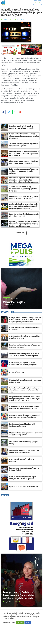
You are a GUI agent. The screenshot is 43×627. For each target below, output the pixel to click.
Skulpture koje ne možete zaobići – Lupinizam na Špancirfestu (25, 381)
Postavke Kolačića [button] (9, 622)
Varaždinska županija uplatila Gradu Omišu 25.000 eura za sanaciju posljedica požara (24, 355)
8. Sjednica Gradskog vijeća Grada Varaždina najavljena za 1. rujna (24, 337)
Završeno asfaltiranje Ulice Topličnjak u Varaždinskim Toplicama (23, 145)
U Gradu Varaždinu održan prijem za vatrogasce (21, 460)
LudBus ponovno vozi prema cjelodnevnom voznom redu (24, 328)
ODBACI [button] (28, 622)
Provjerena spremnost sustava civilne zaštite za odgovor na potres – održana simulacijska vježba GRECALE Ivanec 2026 (24, 399)
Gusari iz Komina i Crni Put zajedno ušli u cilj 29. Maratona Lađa (24, 215)
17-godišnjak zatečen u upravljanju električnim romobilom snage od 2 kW (25, 434)
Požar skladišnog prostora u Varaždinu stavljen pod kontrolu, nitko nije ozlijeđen (23, 171)
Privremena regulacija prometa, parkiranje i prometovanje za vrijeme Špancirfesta (24, 416)
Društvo (6, 298)
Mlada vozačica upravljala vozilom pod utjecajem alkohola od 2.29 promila (22, 478)
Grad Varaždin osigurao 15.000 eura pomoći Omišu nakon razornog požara (24, 451)
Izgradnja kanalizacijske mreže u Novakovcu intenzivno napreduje (21, 127)
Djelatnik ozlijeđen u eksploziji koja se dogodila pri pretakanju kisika (23, 162)
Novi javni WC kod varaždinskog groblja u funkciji (23, 443)
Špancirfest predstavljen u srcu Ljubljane (23, 487)
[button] (3, 112)
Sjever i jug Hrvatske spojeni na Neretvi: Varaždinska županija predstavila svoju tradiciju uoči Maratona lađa (24, 224)
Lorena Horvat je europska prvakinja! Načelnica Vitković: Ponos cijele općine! (22, 364)
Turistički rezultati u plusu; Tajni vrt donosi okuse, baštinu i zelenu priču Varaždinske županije (24, 390)
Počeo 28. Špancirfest (16, 372)
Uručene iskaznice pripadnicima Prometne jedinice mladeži (24, 469)
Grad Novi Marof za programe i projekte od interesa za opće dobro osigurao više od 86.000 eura (24, 153)
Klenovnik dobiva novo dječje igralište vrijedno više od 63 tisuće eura (23, 197)
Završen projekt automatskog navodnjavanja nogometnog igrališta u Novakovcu (23, 188)
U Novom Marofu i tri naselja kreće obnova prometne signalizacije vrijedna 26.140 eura (24, 136)
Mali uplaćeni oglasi (14, 302)
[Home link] (3, 2)
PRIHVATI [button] (20, 622)
